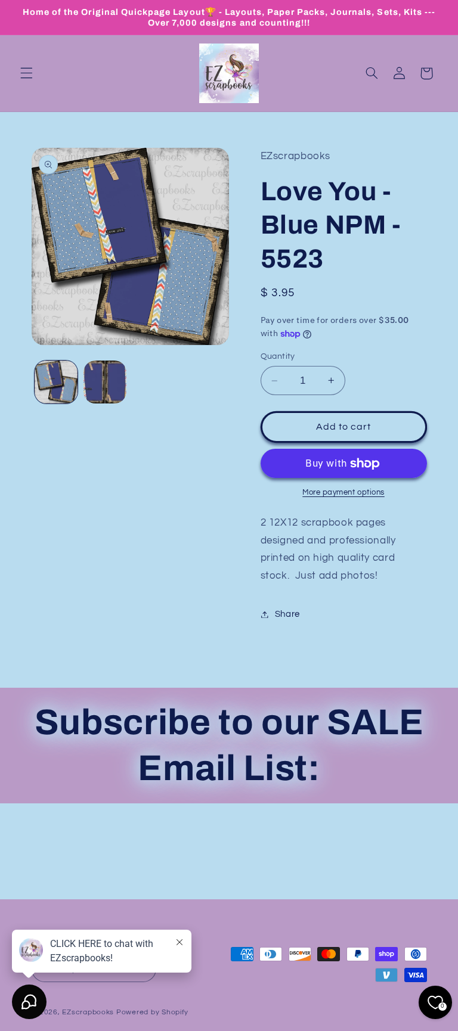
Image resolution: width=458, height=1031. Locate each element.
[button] (26, 73)
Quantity (278, 356)
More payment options (343, 492)
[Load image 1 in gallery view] (56, 382)
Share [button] (287, 614)
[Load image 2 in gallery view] (104, 382)
